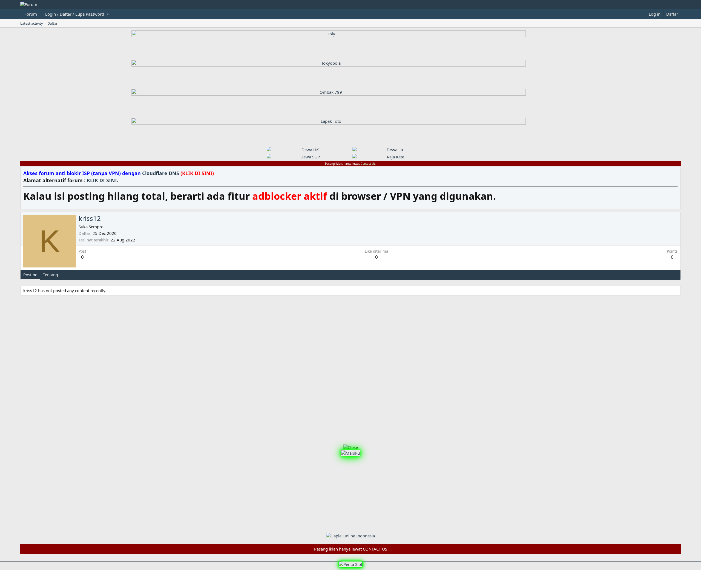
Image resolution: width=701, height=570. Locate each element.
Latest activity (31, 23)
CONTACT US (375, 549)
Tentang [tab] (50, 274)
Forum (30, 14)
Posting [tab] (30, 274)
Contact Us (368, 164)
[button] (77, 14)
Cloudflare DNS (178, 173)
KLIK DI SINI (102, 180)
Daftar (52, 23)
